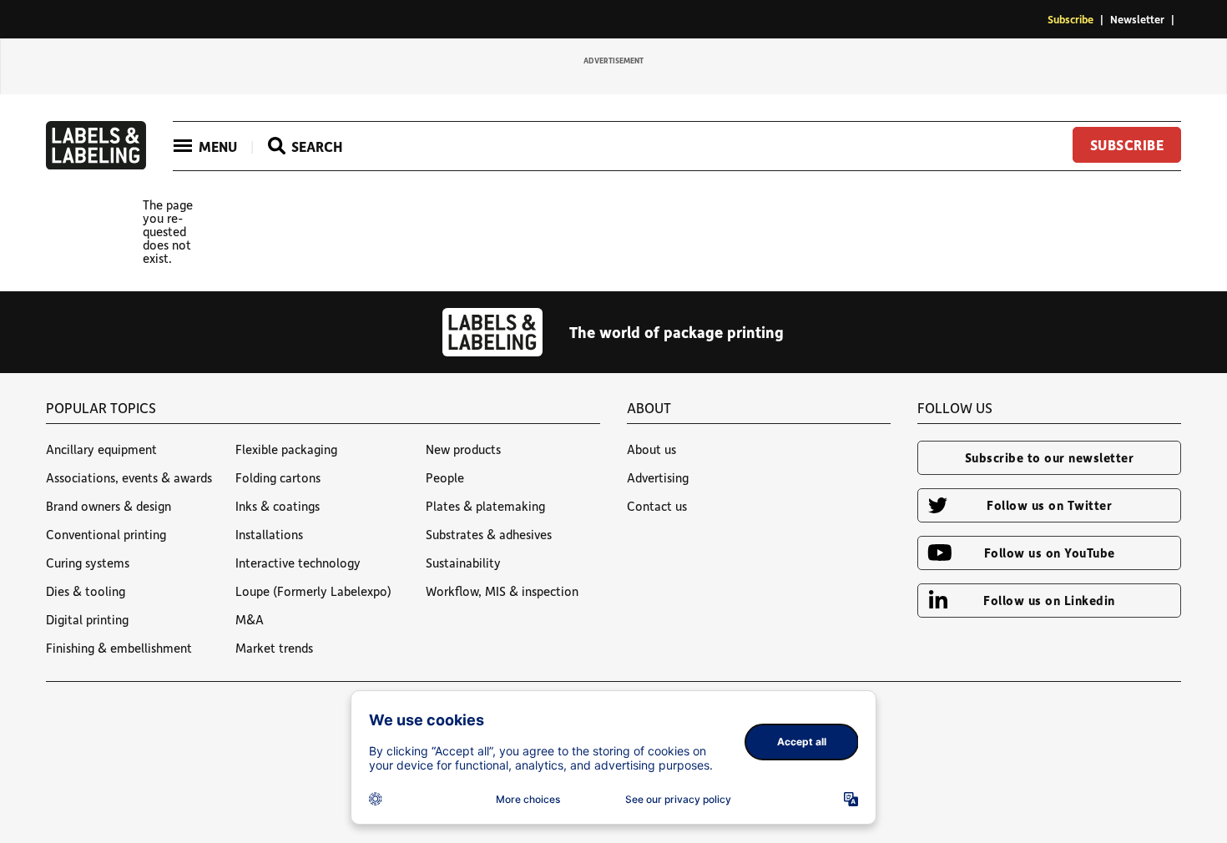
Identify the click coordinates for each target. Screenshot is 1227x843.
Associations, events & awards (129, 477)
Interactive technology (298, 562)
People (445, 477)
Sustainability (463, 562)
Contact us (657, 505)
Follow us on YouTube (1049, 552)
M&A (249, 619)
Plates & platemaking (485, 505)
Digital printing (87, 619)
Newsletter (1137, 19)
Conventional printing (106, 534)
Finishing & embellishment (119, 647)
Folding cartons (278, 477)
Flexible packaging (286, 449)
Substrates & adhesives (489, 534)
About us (651, 449)
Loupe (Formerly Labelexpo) (313, 591)
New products (463, 449)
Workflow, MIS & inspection (502, 591)
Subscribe (1070, 19)
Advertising (658, 477)
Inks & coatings (277, 505)
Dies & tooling (85, 591)
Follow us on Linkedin (1049, 600)
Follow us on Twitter (1049, 505)
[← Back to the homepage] (96, 164)
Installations (269, 534)
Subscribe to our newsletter (1049, 457)
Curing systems (87, 562)
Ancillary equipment (101, 449)
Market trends (274, 647)
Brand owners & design (108, 505)
